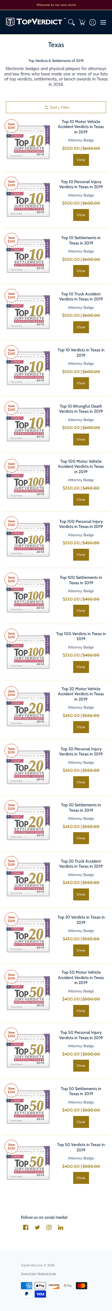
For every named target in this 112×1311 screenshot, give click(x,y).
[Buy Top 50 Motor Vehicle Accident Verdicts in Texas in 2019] (28, 993)
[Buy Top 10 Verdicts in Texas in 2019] (28, 369)
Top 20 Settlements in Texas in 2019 (81, 807)
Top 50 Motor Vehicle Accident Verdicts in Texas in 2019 (81, 977)
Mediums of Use (47, 1273)
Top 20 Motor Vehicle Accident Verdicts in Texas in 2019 (81, 694)
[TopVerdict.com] (36, 22)
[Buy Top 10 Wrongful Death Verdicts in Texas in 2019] (28, 425)
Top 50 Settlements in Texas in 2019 (81, 1091)
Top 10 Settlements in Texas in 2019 (81, 240)
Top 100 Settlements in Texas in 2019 (81, 580)
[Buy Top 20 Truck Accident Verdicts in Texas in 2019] (28, 880)
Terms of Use (28, 1273)
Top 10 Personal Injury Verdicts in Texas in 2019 (81, 184)
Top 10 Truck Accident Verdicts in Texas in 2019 (81, 296)
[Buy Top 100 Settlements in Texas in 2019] (28, 596)
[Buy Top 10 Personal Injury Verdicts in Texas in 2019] (28, 200)
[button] (82, 22)
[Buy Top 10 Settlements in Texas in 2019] (28, 256)
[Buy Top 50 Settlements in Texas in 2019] (28, 1107)
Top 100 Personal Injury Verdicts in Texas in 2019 (81, 524)
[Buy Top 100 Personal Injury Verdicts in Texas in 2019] (28, 540)
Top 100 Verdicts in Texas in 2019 (81, 636)
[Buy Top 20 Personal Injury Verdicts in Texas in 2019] (28, 767)
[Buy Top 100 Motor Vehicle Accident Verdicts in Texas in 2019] (28, 482)
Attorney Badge (81, 140)
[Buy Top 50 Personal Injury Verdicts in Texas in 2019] (28, 1051)
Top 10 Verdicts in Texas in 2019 (81, 352)
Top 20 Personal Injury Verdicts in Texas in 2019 (81, 751)
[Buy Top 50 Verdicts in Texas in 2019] (28, 1163)
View (80, 160)
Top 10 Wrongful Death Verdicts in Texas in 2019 (81, 408)
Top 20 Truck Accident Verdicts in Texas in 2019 (81, 863)
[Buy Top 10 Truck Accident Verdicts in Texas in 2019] (28, 312)
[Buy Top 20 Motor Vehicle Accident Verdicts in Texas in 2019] (28, 710)
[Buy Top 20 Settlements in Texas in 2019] (28, 824)
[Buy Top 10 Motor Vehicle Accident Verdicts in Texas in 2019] (28, 143)
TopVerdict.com (32, 1265)
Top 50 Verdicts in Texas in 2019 (81, 1147)
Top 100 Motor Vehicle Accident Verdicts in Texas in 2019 (81, 466)
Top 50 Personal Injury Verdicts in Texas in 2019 (81, 1035)
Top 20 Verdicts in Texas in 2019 (81, 919)
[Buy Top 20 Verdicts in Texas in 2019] (28, 936)
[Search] (71, 22)
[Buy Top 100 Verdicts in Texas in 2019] (28, 652)
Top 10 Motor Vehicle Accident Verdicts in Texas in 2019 (81, 127)
